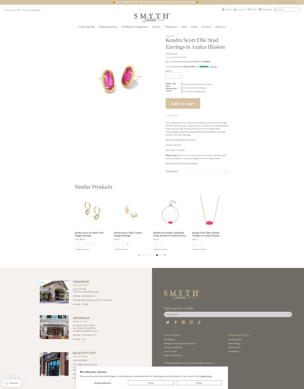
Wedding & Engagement (135, 26)
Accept (151, 382)
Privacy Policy (234, 347)
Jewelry (156, 26)
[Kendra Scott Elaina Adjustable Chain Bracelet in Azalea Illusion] (170, 212)
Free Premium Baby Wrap (194, 91)
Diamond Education (173, 355)
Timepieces (171, 26)
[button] (172, 115)
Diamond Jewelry (108, 26)
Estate (194, 26)
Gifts (184, 26)
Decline (199, 382)
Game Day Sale (87, 26)
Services (206, 26)
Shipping (169, 57)
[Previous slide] (139, 255)
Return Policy (234, 343)
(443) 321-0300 (80, 321)
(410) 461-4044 (80, 356)
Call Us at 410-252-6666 (12, 10)
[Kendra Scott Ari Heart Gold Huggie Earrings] (92, 212)
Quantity (169, 71)
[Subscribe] (289, 314)
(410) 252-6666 (80, 285)
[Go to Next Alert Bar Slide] (302, 2)
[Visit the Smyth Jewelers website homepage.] (152, 17)
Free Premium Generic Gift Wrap (197, 84)
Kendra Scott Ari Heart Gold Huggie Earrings (89, 234)
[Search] (276, 10)
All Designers (170, 339)
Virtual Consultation (173, 347)
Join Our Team (170, 351)
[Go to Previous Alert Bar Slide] (301, 2)
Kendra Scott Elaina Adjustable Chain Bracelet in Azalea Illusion (169, 234)
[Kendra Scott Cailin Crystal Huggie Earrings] (131, 212)
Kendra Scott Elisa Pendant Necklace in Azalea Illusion (206, 234)
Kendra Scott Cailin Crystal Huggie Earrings (128, 234)
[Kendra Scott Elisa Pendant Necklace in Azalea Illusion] (209, 212)
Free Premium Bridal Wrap (195, 87)
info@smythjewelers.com (175, 362)
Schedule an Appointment (31, 10)
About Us (220, 26)
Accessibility (233, 351)
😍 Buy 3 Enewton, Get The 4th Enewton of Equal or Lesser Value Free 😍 (156, 2)
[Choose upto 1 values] (172, 89)
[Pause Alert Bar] (298, 2)
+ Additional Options (82, 249)
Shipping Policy (235, 339)
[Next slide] (164, 255)
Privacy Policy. (205, 376)
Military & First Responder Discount (180, 343)
